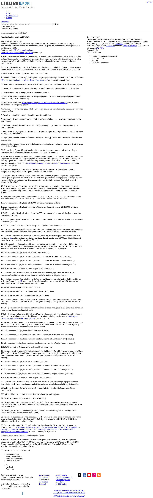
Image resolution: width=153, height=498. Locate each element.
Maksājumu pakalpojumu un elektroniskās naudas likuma (22, 80)
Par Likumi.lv (44, 475)
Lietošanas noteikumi (64, 478)
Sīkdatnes (59, 482)
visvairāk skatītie (12, 16)
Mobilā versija (61, 475)
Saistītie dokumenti (94, 52)
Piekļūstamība (61, 484)
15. (21, 281)
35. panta (29, 53)
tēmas (8, 13)
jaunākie (9, 18)
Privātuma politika (63, 480)
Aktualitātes (43, 478)
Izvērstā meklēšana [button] (8, 26)
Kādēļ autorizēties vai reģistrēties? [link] (14, 33)
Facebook (9, 467)
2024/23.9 (100, 48)
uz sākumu (5, 22)
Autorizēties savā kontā (10, 29)
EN (151, 2)
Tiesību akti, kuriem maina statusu (104, 56)
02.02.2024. (110, 46)
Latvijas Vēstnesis (130, 46)
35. (46, 80)
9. (20, 188)
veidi (7, 11)
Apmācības (43, 482)
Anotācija (95, 61)
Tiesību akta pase (93, 37)
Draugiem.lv (10, 469)
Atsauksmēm (44, 480)
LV (148, 2)
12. (10, 238)
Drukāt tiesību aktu (13, 461)
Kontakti (42, 484)
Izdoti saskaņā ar (98, 58)
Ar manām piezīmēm (14, 456)
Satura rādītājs (92, 50)
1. (66, 103)
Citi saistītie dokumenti (100, 63)
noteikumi (119, 44)
